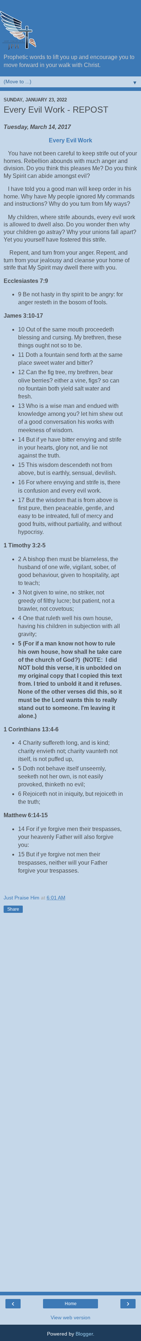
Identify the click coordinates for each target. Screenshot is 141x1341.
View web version (70, 1317)
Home (71, 1303)
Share (13, 909)
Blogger (84, 1334)
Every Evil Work (70, 140)
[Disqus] (70, 1008)
